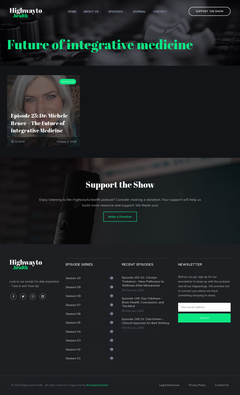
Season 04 (89, 331)
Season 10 (89, 278)
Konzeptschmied (97, 385)
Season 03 (89, 340)
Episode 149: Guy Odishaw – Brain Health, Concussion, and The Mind (143, 302)
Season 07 (89, 305)
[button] (120, 217)
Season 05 (89, 322)
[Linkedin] (43, 296)
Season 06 (89, 314)
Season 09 (89, 287)
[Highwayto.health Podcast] (25, 12)
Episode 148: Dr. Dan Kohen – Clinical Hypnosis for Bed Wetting (145, 321)
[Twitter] (23, 296)
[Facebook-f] (13, 296)
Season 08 (89, 296)
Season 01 (89, 358)
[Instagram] (33, 296)
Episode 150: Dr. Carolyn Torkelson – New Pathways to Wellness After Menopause (143, 281)
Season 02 (89, 349)
